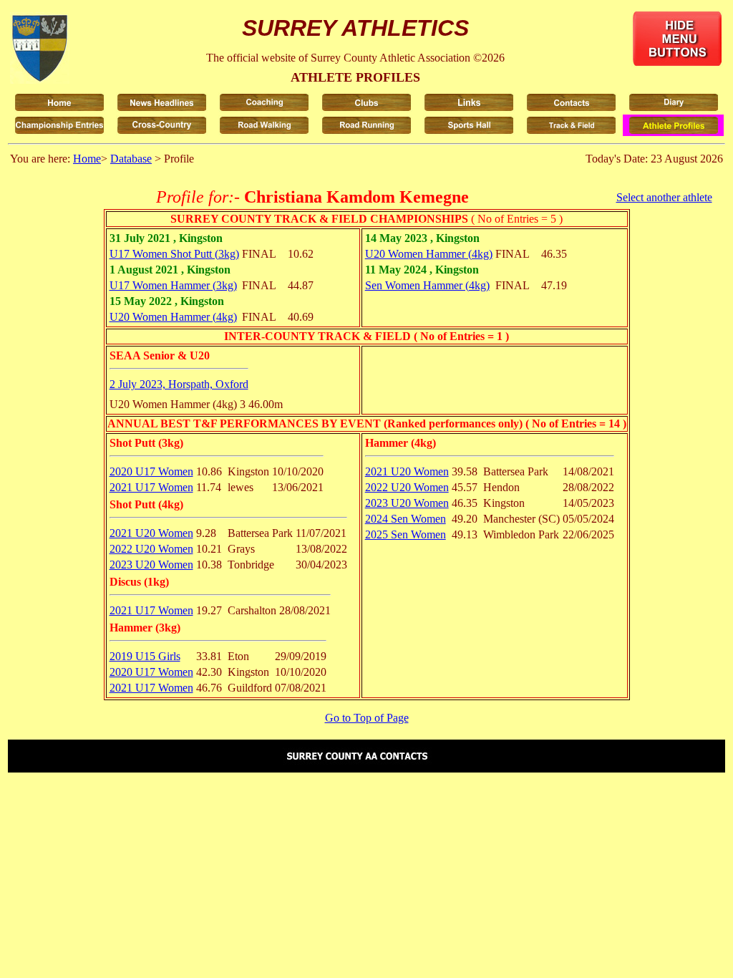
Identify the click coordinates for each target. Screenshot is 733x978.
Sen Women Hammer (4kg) (427, 285)
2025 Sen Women (405, 534)
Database (131, 158)
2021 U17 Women (151, 487)
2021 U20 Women (151, 533)
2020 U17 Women (151, 471)
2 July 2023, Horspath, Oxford (179, 384)
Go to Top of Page (367, 718)
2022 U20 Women (151, 549)
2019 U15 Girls (145, 656)
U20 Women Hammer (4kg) (173, 317)
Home (87, 158)
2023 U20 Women (151, 564)
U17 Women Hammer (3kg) (173, 285)
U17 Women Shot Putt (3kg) (174, 254)
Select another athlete (664, 197)
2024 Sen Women (405, 519)
